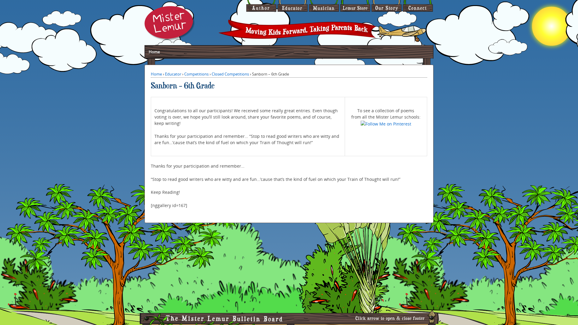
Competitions (196, 74)
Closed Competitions (230, 74)
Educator (173, 74)
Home (154, 51)
